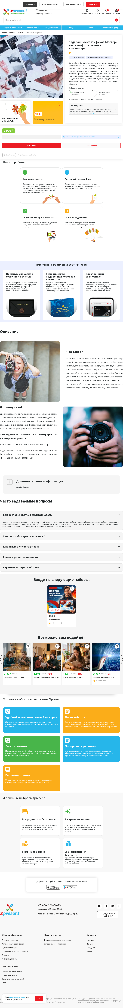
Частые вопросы (73, 4)
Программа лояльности (12, 972)
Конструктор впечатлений (13, 979)
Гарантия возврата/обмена (21, 567)
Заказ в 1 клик (91, 145)
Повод (90, 28)
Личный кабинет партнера (55, 944)
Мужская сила (54, 619)
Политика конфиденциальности (15, 951)
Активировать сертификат (13, 944)
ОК (39, 998)
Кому (71, 28)
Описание (30, 4)
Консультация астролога (103, 677)
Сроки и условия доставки (20, 557)
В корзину (31, 145)
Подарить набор (52, 28)
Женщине (90, 944)
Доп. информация (50, 4)
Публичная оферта (10, 948)
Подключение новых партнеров (57, 940)
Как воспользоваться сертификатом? (27, 514)
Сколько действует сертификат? (24, 536)
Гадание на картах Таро (14, 677)
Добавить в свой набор (28, 155)
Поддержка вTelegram (108, 914)
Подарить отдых (32, 28)
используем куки (17, 997)
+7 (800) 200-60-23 (44, 13)
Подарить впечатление (13, 28)
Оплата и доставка (10, 940)
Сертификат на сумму (110, 28)
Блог (4, 983)
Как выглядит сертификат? (21, 546)
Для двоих (91, 948)
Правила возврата (9, 975)
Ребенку (90, 951)
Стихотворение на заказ (73, 677)
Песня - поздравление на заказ (46, 677)
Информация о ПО (9, 959)
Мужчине (90, 940)
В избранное (10, 155)
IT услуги (5, 955)
